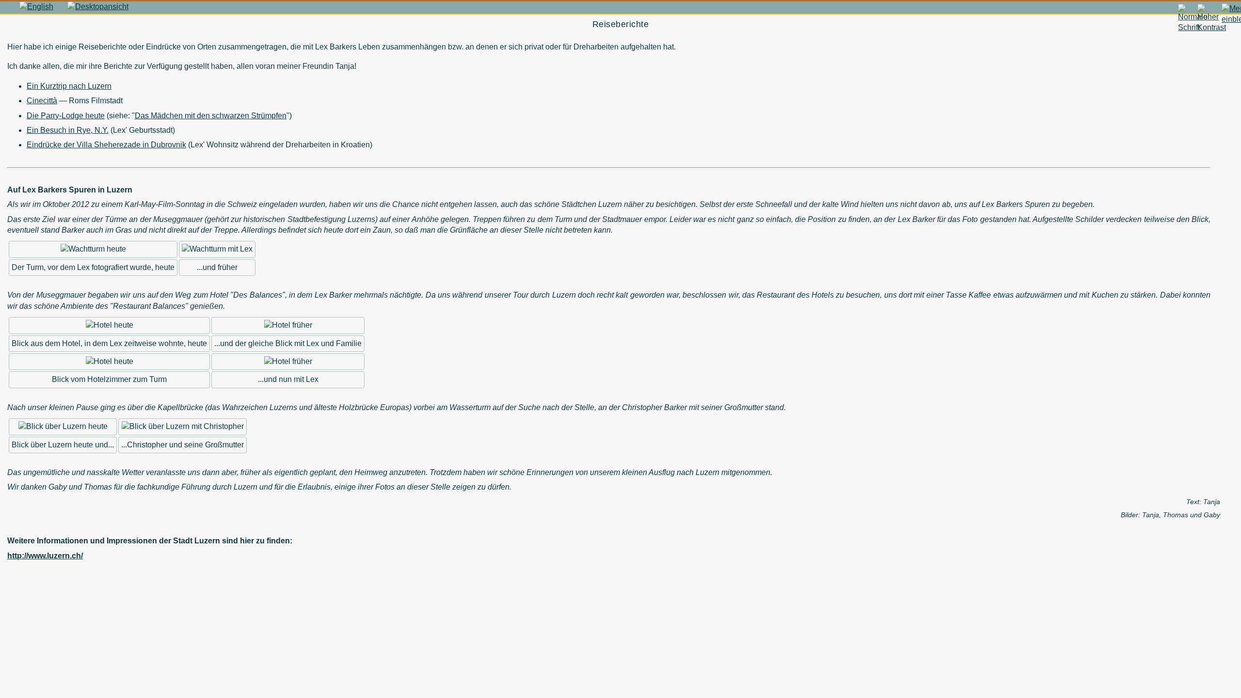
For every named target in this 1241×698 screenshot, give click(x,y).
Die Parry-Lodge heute (66, 115)
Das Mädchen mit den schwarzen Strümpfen (210, 115)
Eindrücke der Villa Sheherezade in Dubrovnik (106, 145)
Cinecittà (42, 100)
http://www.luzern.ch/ (45, 556)
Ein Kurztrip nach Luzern (69, 86)
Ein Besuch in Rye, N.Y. (68, 130)
